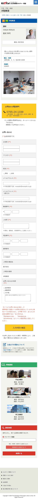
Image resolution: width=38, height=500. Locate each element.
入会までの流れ (7, 350)
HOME (3, 15)
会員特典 (5, 482)
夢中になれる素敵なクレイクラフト (19, 397)
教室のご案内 (6, 478)
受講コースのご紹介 (11, 15)
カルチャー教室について (9, 472)
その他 (7, 292)
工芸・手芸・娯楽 (21, 15)
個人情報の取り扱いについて (10, 489)
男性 (6, 173)
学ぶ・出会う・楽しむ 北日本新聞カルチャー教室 (13, 3)
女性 (12, 173)
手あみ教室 (19, 379)
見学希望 (8, 288)
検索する (19, 453)
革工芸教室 (19, 414)
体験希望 (8, 290)
